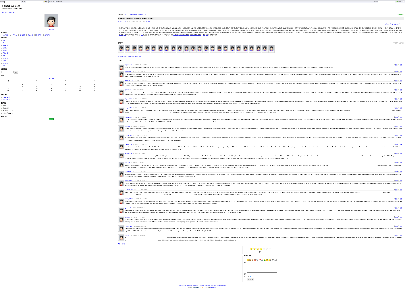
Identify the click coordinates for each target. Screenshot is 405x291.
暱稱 (245, 274)
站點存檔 (213, 285)
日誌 (2, 12)
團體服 (5, 48)
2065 (245, 51)
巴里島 (5, 60)
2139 (140, 51)
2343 (225, 51)
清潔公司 (5, 53)
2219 (271, 51)
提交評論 (250, 279)
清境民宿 (5, 58)
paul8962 (128, 71)
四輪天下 (126, 14)
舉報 (140, 56)
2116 (127, 51)
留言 (14, 12)
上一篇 (120, 21)
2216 (147, 51)
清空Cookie (182, 285)
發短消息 (22, 35)
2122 (186, 51)
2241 (264, 51)
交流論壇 (201, 285)
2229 (206, 51)
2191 (199, 51)
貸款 (4, 40)
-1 (257, 249)
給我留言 (5, 35)
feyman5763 (128, 117)
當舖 (4, 66)
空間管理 (400, 14)
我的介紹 (30, 35)
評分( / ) (401, 24)
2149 (238, 51)
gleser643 (128, 208)
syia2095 (127, 162)
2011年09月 (6, 99)
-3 (254, 249)
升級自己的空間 (221, 285)
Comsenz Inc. (213, 287)
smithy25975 (129, 180)
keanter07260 (129, 190)
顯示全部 (274, 260)
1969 (121, 51)
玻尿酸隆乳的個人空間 (136, 14)
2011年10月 (6, 97)
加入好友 (14, 35)
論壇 (10, 12)
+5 (270, 249)
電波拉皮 (5, 45)
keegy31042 (128, 108)
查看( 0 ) (387, 24)
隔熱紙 (148, 21)
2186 (166, 51)
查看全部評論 (121, 244)
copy (2, 8)
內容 (245, 262)
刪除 (396, 65)
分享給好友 (131, 56)
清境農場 (5, 63)
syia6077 (127, 235)
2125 (212, 51)
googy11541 (128, 144)
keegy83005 (128, 153)
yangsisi (51, 29)
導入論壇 (120, 56)
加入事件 (246, 276)
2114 (232, 51)
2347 (219, 51)
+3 (267, 249)
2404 (134, 51)
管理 (136, 56)
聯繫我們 (189, 285)
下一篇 (124, 21)
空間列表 (207, 285)
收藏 (125, 56)
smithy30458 (129, 81)
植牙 (4, 43)
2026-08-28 (51, 78)
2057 (153, 51)
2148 (179, 51)
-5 (251, 249)
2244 (251, 51)
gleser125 (128, 90)
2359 (173, 51)
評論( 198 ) (393, 24)
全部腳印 (401, 43)
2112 (193, 51)
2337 (160, 51)
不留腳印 (395, 43)
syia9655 (127, 126)
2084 (258, 51)
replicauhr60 (128, 65)
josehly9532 (128, 171)
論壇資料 (38, 35)
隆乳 (4, 55)
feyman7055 (128, 99)
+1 (264, 249)
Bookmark (4, 8)
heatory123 (128, 226)
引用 (401, 65)
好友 (6, 12)
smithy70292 (129, 135)
